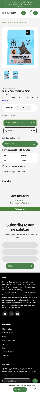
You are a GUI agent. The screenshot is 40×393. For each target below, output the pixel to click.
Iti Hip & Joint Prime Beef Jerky (18, 22)
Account (5, 355)
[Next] (35, 4)
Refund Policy (7, 333)
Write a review (20, 209)
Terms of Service (8, 352)
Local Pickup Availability (15, 166)
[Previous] (5, 4)
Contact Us (6, 336)
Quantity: (9, 107)
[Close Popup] (38, 384)
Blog (4, 348)
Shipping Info (7, 329)
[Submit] (35, 381)
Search (5, 344)
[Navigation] (35, 13)
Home (4, 22)
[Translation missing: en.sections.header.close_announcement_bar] (38, 4)
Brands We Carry (8, 340)
